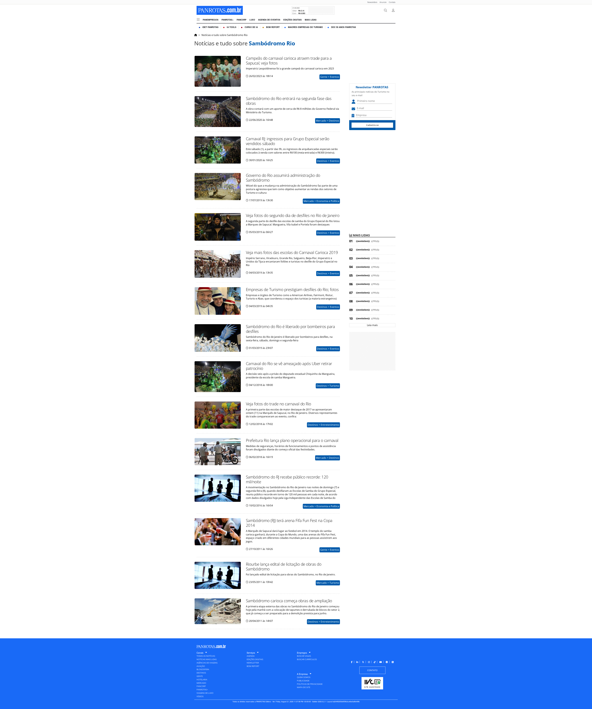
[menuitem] (371, 2)
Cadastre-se (372, 125)
